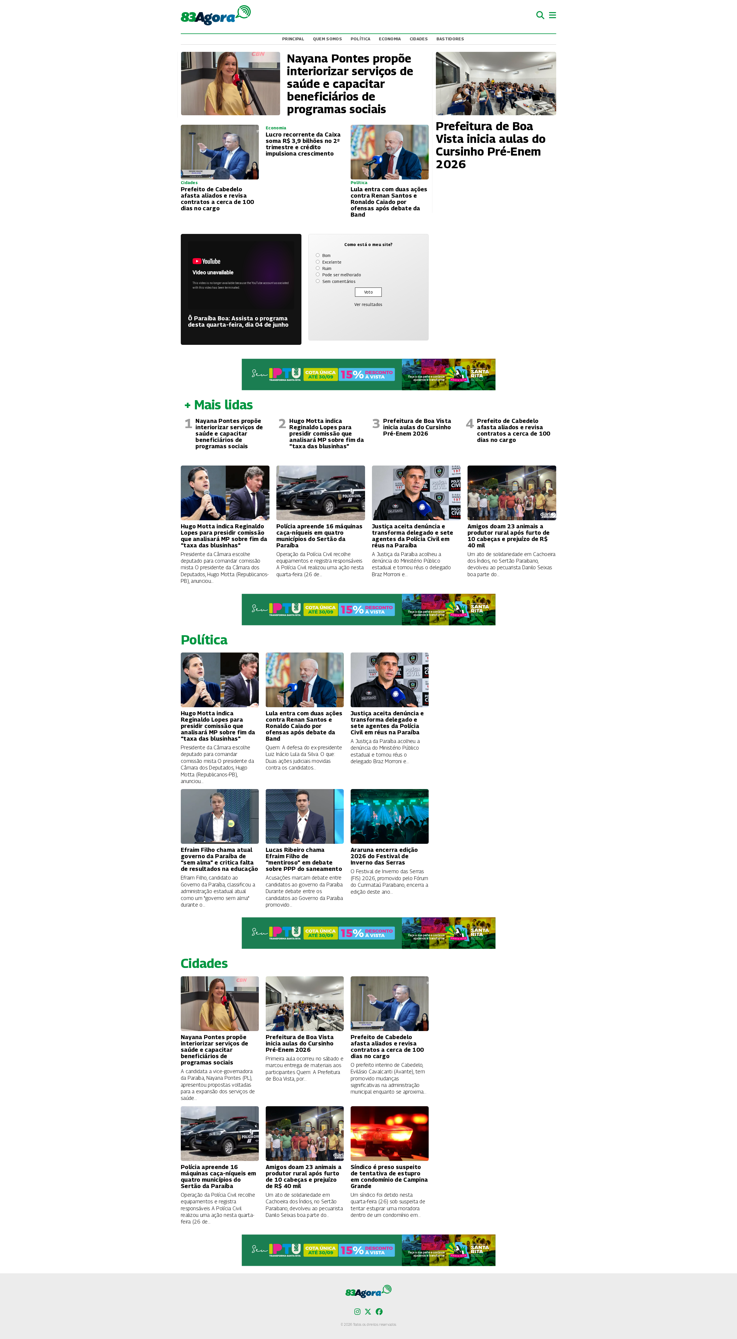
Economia (390, 38)
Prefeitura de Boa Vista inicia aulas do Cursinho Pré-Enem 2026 (417, 427)
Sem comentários (339, 281)
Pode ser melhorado (341, 274)
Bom (326, 255)
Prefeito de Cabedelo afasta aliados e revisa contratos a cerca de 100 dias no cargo (513, 430)
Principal (293, 38)
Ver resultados (368, 304)
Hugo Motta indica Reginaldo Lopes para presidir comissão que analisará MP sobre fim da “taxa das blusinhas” (326, 433)
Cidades (419, 38)
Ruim (327, 268)
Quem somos (327, 38)
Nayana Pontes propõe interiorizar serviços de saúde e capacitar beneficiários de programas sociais (229, 433)
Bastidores (450, 38)
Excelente (332, 262)
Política (360, 38)
